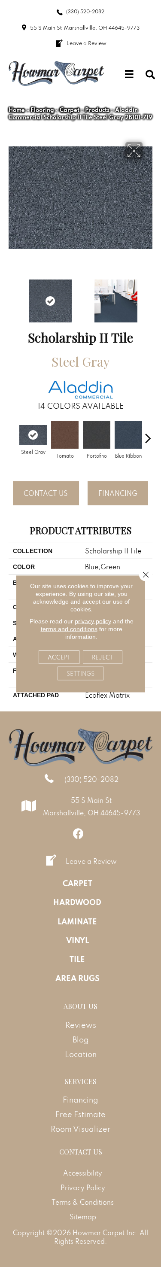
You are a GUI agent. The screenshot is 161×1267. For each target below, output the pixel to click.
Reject (102, 657)
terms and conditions (69, 628)
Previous (13, 296)
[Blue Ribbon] (128, 435)
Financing (117, 493)
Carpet (69, 110)
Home (17, 110)
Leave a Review (91, 861)
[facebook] (78, 833)
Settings (80, 673)
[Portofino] (96, 435)
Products (97, 110)
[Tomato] (65, 435)
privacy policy (93, 620)
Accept (59, 657)
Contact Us (46, 493)
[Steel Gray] (33, 435)
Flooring (42, 110)
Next (148, 296)
